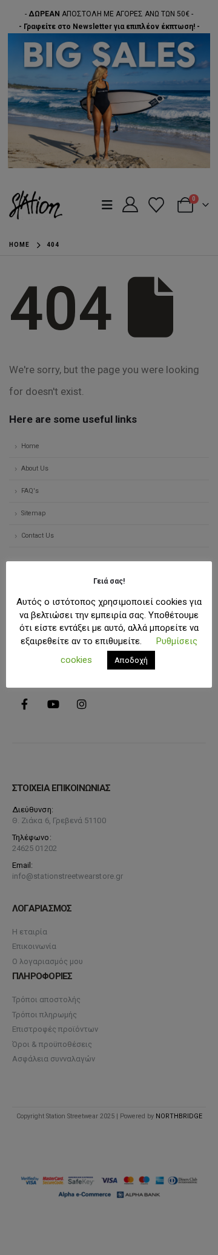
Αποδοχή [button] (131, 660)
